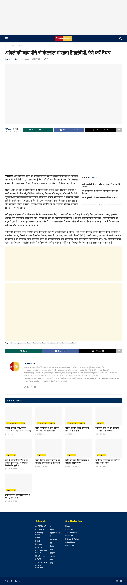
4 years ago (25, 59)
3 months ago (102, 434)
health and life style (56, 343)
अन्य (12, 46)
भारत (51, 550)
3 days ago (10, 434)
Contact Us (70, 536)
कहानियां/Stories (56, 533)
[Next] (104, 204)
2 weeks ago (41, 434)
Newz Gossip (15, 581)
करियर (52, 530)
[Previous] (100, 204)
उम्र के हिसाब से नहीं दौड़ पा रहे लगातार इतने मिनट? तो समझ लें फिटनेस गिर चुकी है (16, 463)
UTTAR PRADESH (39, 567)
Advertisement (71, 533)
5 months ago (11, 469)
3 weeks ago (71, 434)
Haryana (38, 544)
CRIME (38, 538)
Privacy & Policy (72, 539)
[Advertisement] (63, 17)
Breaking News (39, 534)
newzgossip (12, 59)
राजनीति (52, 556)
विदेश (51, 560)
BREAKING (39, 529)
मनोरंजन (52, 553)
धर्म (51, 543)
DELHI (37, 541)
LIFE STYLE (19, 46)
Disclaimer (69, 545)
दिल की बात (53, 540)
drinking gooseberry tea (20, 343)
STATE (38, 559)
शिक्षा (51, 563)
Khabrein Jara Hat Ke (16, 423)
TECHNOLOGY (41, 562)
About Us (69, 529)
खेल (51, 536)
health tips (71, 343)
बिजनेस (52, 546)
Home (7, 46)
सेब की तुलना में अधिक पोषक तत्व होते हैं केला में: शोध (99, 197)
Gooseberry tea (39, 343)
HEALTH (100, 423)
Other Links (70, 542)
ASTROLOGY (40, 526)
